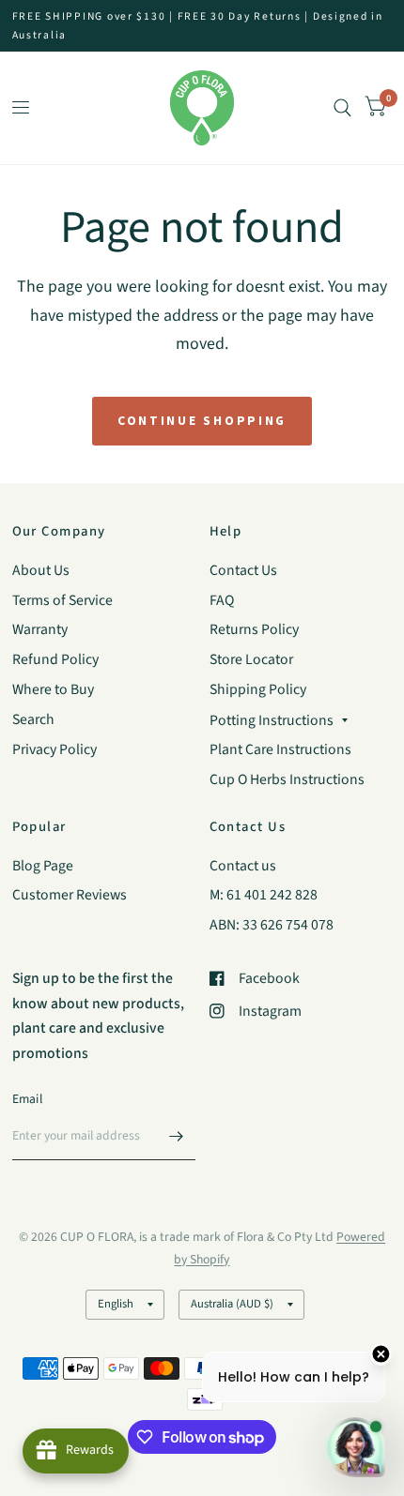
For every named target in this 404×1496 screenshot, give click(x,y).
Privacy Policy (54, 749)
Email (27, 1099)
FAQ (222, 600)
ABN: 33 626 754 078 (272, 924)
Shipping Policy (258, 689)
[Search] (342, 108)
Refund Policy (55, 659)
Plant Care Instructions (280, 749)
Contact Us (243, 570)
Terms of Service (62, 600)
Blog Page (42, 865)
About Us (41, 570)
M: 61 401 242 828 (264, 894)
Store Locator (251, 659)
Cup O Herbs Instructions (287, 779)
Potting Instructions (272, 720)
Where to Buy (53, 689)
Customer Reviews (69, 894)
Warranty (40, 629)
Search (33, 719)
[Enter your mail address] (176, 1135)
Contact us (243, 865)
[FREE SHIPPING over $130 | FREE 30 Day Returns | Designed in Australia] (202, 26)
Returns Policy (254, 629)
